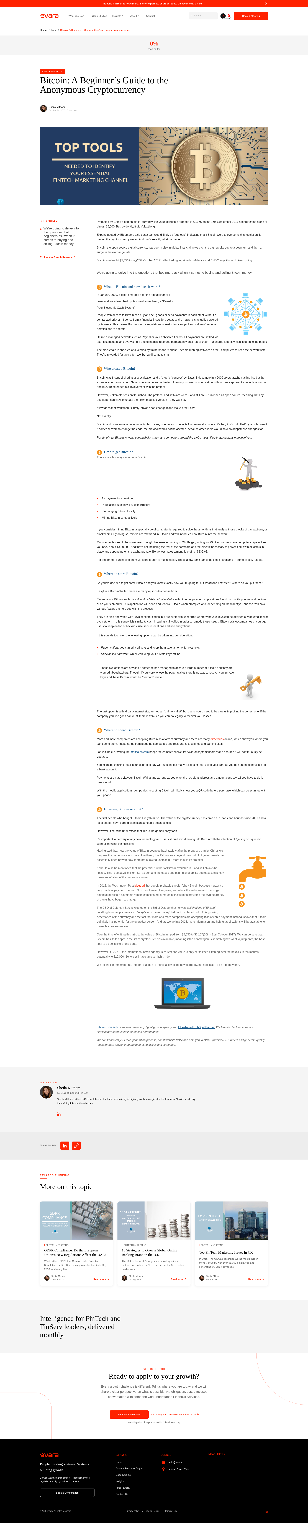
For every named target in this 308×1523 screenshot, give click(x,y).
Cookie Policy (152, 1511)
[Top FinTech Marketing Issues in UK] (231, 1220)
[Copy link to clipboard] (76, 1146)
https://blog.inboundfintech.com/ (75, 1103)
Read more (99, 1279)
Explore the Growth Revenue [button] (56, 257)
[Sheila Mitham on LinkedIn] (59, 1114)
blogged (139, 885)
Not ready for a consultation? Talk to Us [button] (173, 1414)
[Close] (266, 3)
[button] (225, 16)
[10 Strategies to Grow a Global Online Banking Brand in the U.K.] (154, 1220)
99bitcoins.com (139, 751)
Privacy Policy (132, 1511)
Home (43, 30)
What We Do (75, 16)
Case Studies (99, 15)
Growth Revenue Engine (129, 1468)
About (133, 16)
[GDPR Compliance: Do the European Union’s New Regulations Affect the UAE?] (76, 1220)
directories (217, 739)
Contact (150, 15)
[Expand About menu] (142, 16)
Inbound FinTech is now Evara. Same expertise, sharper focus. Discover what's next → (154, 3)
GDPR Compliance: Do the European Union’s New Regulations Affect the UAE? (75, 1252)
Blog (54, 30)
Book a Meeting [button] (251, 15)
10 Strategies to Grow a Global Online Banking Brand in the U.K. (149, 1252)
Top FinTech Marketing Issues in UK (226, 1252)
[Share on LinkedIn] (64, 1146)
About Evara (123, 1487)
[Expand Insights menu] (126, 16)
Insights (116, 16)
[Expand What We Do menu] (88, 16)
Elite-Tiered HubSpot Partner (196, 1027)
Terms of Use (171, 1511)
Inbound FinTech (107, 1027)
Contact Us (122, 1494)
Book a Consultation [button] (129, 1414)
